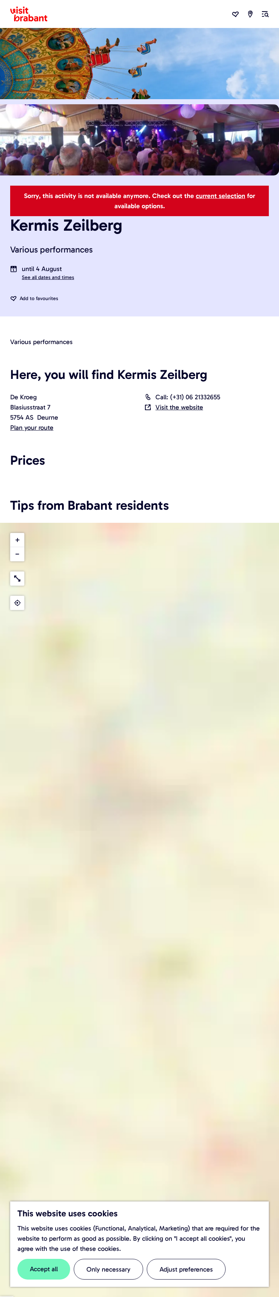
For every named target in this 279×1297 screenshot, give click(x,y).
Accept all (44, 1269)
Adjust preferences (186, 1269)
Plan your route (31, 428)
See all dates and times (48, 277)
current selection (220, 196)
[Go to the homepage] (33, 14)
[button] (17, 540)
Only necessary (108, 1269)
